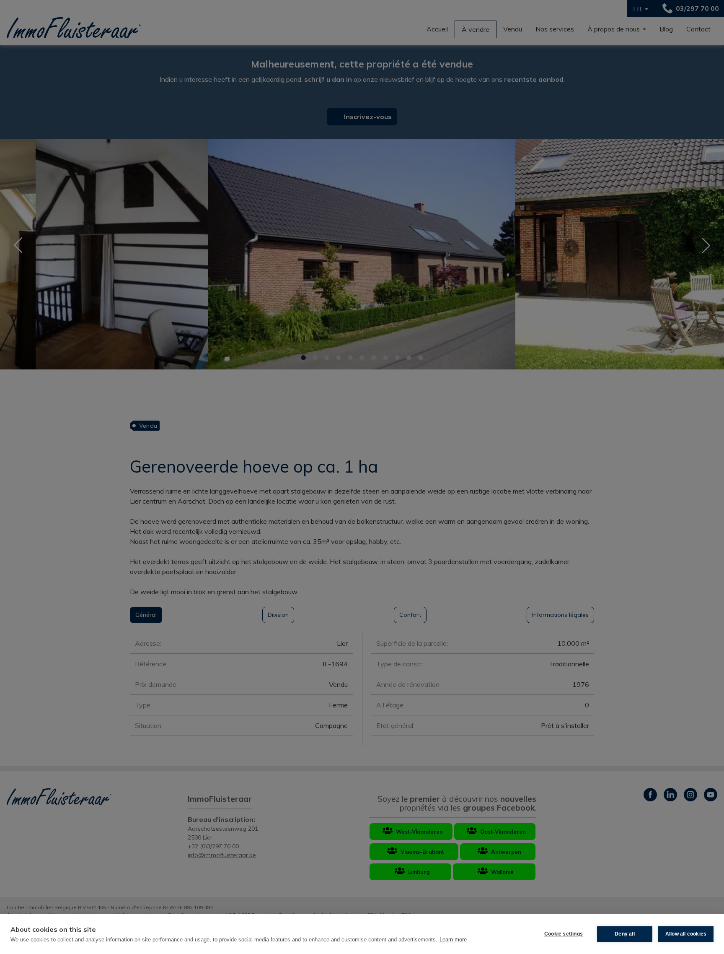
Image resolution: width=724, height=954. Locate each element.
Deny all (625, 934)
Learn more (453, 939)
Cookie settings (563, 934)
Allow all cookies (685, 934)
